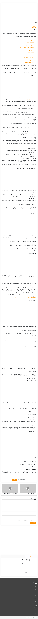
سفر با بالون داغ (31, 50)
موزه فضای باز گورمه (31, 52)
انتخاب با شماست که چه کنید (29, 59)
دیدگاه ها (7, 556)
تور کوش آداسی (35, 598)
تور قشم (36, 587)
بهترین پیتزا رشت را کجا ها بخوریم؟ (25, 559)
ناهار (32, 55)
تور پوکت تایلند (35, 613)
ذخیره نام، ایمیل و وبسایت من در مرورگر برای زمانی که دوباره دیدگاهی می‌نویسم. (25, 520)
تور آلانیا (36, 602)
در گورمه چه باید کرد (31, 49)
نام (35, 512)
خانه (34, 25)
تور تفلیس (36, 610)
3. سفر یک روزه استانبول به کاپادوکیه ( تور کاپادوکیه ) (27, 47)
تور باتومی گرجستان (34, 607)
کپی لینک (14, 479)
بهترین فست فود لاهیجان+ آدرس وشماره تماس (24, 567)
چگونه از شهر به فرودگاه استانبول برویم (28, 40)
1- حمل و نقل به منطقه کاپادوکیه (29, 39)
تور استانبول (35, 595)
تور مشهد (36, 584)
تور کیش (36, 586)
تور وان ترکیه (35, 599)
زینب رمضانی (32, 31)
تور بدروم (36, 601)
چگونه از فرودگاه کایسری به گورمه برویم (28, 45)
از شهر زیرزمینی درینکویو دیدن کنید (28, 57)
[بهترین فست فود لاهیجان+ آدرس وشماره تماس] (33, 569)
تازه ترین (31, 556)
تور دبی (36, 609)
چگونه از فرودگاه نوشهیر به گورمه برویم (28, 44)
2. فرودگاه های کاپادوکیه (30, 42)
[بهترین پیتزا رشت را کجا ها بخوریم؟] (33, 561)
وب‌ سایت (17, 516)
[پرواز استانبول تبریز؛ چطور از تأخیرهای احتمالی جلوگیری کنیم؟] (33, 565)
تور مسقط (36, 612)
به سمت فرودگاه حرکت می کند (29, 62)
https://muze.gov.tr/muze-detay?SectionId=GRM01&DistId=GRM (25, 297)
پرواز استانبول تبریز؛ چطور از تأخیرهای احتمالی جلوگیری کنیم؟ (22, 563)
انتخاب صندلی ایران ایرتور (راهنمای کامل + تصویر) (23, 572)
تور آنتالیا (36, 597)
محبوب (19, 556)
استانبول (32, 25)
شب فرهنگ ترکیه (31, 60)
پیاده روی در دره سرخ (30, 54)
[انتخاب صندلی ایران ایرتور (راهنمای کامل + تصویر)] (33, 573)
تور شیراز (36, 589)
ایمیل (35, 516)
